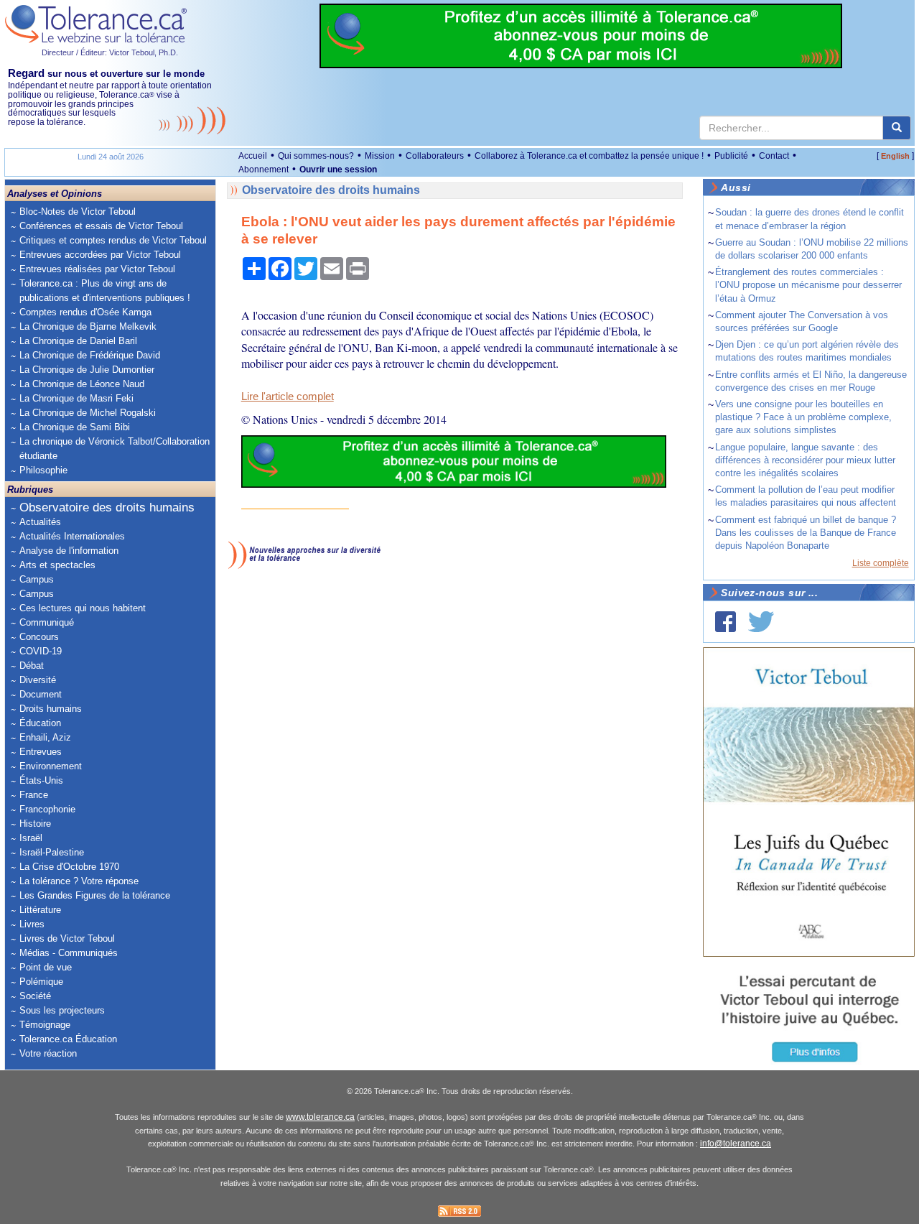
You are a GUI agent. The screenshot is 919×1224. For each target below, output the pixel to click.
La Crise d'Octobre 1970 (69, 866)
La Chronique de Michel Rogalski (87, 412)
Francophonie (47, 809)
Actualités (40, 521)
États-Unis (41, 780)
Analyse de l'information (68, 550)
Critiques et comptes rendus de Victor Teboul (113, 240)
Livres (32, 924)
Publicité (731, 156)
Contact (774, 156)
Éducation (40, 723)
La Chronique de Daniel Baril (78, 340)
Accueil (252, 156)
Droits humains (50, 708)
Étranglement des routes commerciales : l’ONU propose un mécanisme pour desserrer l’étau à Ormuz (808, 284)
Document (40, 694)
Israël (30, 838)
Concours (39, 636)
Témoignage (44, 1024)
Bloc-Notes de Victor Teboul (77, 211)
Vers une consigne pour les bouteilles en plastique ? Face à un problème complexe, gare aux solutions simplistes (803, 417)
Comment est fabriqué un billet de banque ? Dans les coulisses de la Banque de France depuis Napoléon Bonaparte (805, 532)
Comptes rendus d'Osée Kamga (85, 312)
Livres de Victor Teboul (67, 938)
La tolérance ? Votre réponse (79, 881)
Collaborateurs (435, 156)
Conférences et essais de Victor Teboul (101, 226)
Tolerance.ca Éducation (68, 1039)
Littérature (40, 909)
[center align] (896, 128)
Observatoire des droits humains (107, 507)
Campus (36, 579)
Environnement (50, 766)
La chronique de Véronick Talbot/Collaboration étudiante (114, 448)
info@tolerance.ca (735, 1144)
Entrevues (40, 751)
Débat (31, 665)
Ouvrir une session (338, 169)
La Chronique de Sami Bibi (74, 427)
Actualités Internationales (72, 536)
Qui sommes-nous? (316, 156)
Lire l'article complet (287, 396)
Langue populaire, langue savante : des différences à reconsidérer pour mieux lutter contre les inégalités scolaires (805, 460)
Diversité (37, 679)
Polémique (41, 981)
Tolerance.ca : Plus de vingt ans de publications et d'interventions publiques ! (104, 290)
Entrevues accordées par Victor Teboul (100, 254)
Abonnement (263, 169)
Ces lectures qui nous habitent (82, 608)
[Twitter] (761, 621)
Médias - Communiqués (68, 952)
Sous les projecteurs (62, 1010)
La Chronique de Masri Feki (76, 398)
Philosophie (43, 470)
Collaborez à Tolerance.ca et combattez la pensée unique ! (589, 156)
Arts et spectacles (57, 565)
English (895, 156)
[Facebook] (725, 621)
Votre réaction (48, 1053)
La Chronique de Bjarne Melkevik (88, 326)
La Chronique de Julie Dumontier (86, 369)
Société (35, 996)
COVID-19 (40, 651)
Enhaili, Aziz (45, 737)
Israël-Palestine (51, 852)
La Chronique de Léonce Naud (81, 384)
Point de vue (45, 967)
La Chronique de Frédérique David (89, 355)
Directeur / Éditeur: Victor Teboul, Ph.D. (110, 52)
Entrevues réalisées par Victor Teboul (97, 269)
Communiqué (46, 622)
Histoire (35, 823)
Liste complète (880, 563)
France (33, 794)
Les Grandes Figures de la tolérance (94, 895)
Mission (380, 156)
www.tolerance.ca (320, 1117)
